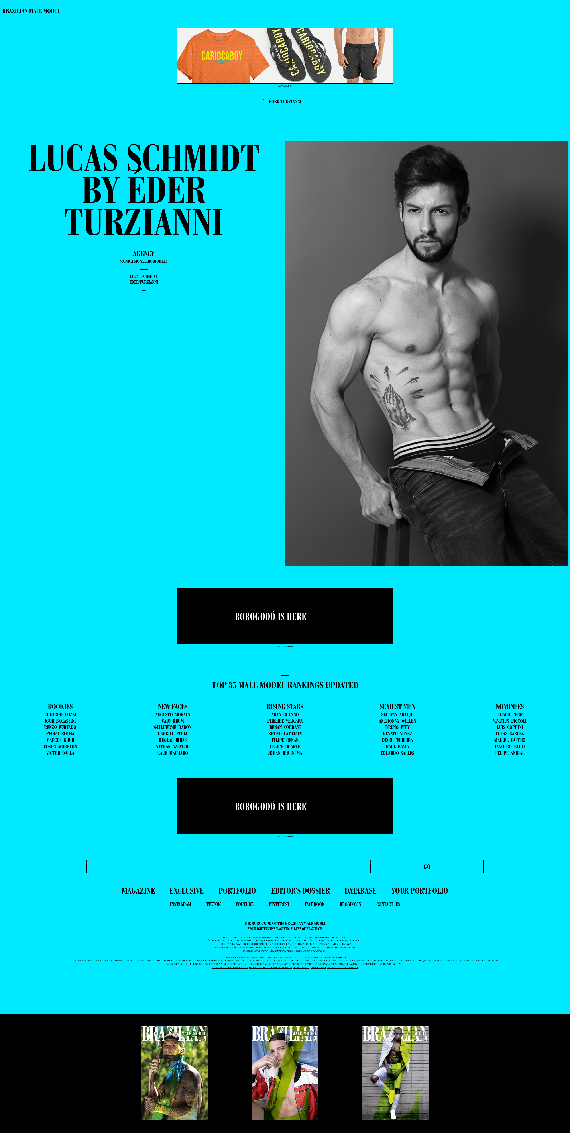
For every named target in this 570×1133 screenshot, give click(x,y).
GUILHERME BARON (172, 727)
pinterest (279, 904)
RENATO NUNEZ (397, 733)
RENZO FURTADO (60, 727)
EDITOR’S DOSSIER (300, 890)
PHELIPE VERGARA (285, 721)
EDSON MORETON (60, 746)
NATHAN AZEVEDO (173, 746)
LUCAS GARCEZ (510, 733)
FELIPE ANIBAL (510, 753)
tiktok (213, 904)
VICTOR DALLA (60, 753)
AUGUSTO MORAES (172, 714)
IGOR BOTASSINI (60, 721)
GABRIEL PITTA (172, 733)
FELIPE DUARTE (285, 746)
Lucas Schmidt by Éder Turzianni (144, 189)
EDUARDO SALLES (397, 753)
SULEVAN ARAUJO (397, 714)
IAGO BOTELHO (510, 746)
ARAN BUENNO (285, 714)
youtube (245, 904)
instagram (180, 904)
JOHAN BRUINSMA (285, 753)
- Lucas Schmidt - (144, 276)
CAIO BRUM (173, 721)
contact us (388, 904)
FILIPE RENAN (285, 740)
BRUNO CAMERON (285, 733)
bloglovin (350, 904)
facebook (315, 904)
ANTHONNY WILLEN (397, 721)
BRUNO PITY (397, 727)
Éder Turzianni (144, 282)
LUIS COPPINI (510, 727)
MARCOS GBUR (60, 740)
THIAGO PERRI (510, 714)
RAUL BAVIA (397, 746)
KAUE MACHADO (172, 753)
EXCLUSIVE (186, 890)
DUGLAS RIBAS (173, 740)
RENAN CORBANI (285, 727)
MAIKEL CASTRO (509, 740)
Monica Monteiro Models (143, 261)
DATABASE (361, 890)
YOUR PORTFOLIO (419, 890)
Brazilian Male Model (31, 11)
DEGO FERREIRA (397, 740)
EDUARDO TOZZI (60, 714)
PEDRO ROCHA (60, 733)
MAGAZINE (138, 890)
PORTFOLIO (237, 890)
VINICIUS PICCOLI (509, 721)
